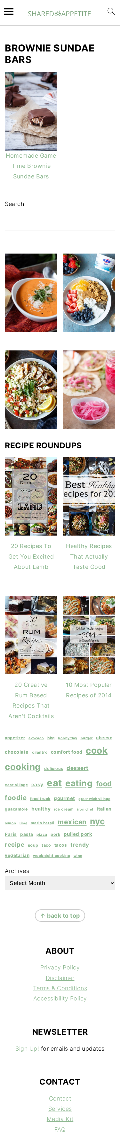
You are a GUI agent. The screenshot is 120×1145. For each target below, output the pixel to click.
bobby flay (67, 738)
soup (33, 845)
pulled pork (78, 834)
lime (23, 823)
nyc (97, 821)
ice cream (64, 809)
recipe (14, 844)
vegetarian (17, 855)
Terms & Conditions (60, 988)
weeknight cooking (51, 855)
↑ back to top (60, 915)
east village (16, 785)
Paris (11, 834)
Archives (17, 870)
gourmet (64, 798)
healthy (41, 809)
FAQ (60, 1129)
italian (104, 809)
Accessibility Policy (60, 998)
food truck (40, 798)
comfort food (67, 752)
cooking (23, 766)
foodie (16, 798)
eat (54, 782)
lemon (10, 823)
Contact (60, 1098)
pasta (26, 834)
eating (78, 783)
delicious (53, 768)
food (104, 784)
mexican (72, 822)
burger (87, 738)
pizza (41, 834)
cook (97, 750)
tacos (60, 845)
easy (37, 784)
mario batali (42, 823)
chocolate (17, 752)
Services (60, 1108)
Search (14, 203)
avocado (36, 738)
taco (46, 845)
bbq (51, 738)
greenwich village (94, 799)
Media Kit (60, 1119)
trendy (79, 844)
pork (55, 834)
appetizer (15, 737)
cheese (104, 737)
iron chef (85, 809)
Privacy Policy (60, 967)
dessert (78, 768)
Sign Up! (27, 1048)
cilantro (39, 752)
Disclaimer (60, 978)
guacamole (16, 809)
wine (78, 856)
